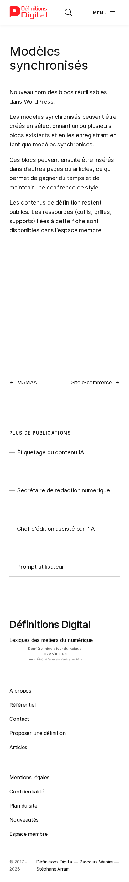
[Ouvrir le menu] (105, 13)
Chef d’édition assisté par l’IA (56, 528)
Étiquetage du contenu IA (50, 452)
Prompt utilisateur (40, 566)
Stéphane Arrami (53, 869)
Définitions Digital (49, 624)
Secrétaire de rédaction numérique (63, 490)
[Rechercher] (68, 12)
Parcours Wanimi (96, 861)
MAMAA (27, 382)
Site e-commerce (91, 382)
